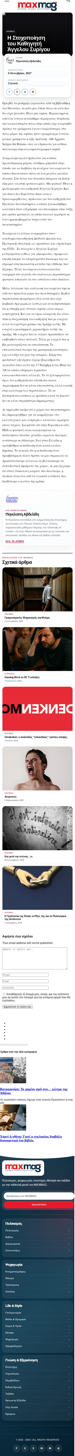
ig (42, 1448)
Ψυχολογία (11, 1339)
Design (9, 1332)
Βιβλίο (9, 1237)
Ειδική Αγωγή (13, 1387)
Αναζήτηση (39, 1205)
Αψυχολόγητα (13, 1346)
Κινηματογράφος (15, 1271)
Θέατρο (9, 1278)
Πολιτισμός (12, 1230)
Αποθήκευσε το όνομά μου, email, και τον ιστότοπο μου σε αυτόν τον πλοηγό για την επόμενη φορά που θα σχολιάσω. (36, 997)
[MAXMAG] (37, 6)
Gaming (10, 1291)
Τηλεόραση (12, 1284)
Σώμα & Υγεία (13, 1326)
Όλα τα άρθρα (15, 541)
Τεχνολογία (12, 1373)
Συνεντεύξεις (12, 1250)
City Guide (11, 1407)
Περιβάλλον (12, 1380)
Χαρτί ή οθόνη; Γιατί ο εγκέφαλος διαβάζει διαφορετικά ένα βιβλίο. (31, 1138)
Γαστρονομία (13, 1312)
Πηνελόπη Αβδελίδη (22, 514)
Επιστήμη (11, 1367)
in (25, 92)
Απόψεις (10, 31)
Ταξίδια (9, 1393)
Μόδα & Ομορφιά (15, 1319)
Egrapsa (10, 1413)
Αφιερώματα (12, 1243)
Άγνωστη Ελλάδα (15, 1400)
